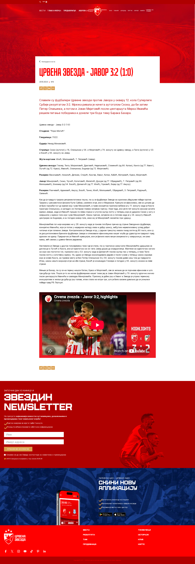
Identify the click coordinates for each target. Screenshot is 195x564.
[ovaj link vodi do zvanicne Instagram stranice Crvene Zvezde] (18, 551)
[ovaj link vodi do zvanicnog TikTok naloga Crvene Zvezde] (31, 551)
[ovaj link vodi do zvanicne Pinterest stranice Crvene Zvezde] (38, 551)
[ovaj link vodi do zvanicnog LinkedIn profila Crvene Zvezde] (44, 551)
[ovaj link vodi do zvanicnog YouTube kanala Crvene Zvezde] (25, 551)
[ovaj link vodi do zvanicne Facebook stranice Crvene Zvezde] (5, 551)
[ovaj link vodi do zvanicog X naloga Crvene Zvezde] (12, 551)
